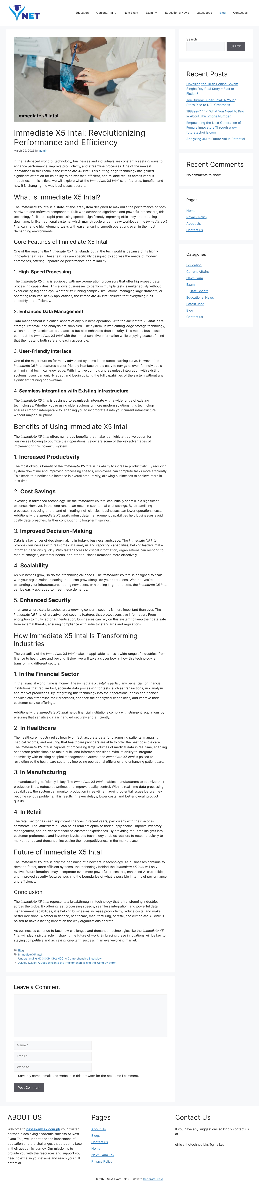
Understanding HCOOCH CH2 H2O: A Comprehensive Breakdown (60, 958)
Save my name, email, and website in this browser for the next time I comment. (78, 1076)
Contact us (240, 12)
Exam (149, 12)
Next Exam (131, 12)
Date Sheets (199, 291)
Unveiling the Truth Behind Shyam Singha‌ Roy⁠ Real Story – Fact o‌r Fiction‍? (212, 89)
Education (82, 12)
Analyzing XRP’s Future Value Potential (215, 139)
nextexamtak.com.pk (43, 1129)
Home (190, 211)
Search (191, 39)
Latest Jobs (204, 12)
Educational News (177, 12)
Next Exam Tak (102, 1155)
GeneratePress (153, 1179)
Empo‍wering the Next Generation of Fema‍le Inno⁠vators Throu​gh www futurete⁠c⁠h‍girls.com (213, 127)
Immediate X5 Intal (30, 954)
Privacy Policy (196, 217)
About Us (193, 223)
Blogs (95, 1136)
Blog (223, 12)
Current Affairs (106, 12)
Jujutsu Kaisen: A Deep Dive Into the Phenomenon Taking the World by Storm (67, 962)
